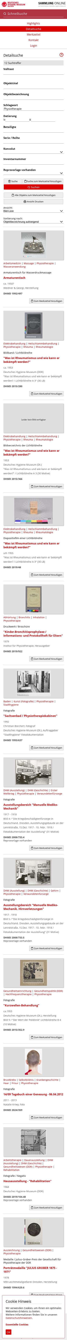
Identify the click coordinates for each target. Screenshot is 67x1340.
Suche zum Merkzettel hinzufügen (44, 181)
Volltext (8, 69)
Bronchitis (24, 617)
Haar (6, 1083)
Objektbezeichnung (16, 94)
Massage (29, 263)
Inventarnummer (14, 159)
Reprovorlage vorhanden (19, 170)
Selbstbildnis (26, 1079)
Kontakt (34, 40)
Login (33, 45)
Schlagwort (10, 105)
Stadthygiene (11, 704)
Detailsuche (33, 29)
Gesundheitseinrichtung (17, 991)
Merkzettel (33, 34)
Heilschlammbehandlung (42, 343)
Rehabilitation (11, 1170)
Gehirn (55, 890)
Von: (4, 119)
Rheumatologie (44, 346)
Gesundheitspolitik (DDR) (48, 991)
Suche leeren (14, 182)
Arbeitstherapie (12, 1160)
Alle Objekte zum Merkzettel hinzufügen (34, 195)
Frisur (15, 1083)
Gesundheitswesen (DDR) (17, 1166)
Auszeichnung (11, 1250)
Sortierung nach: (13, 218)
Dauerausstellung (34, 1160)
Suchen (35, 187)
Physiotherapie (45, 263)
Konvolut (9, 148)
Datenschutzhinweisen (19, 1318)
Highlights (33, 23)
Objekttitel (10, 83)
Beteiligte (9, 127)
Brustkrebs (9, 1079)
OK (8, 1332)
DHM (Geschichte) (37, 790)
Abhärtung (9, 617)
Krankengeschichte (47, 1079)
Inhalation (39, 617)
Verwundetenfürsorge (49, 793)
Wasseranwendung (14, 266)
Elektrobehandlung (14, 343)
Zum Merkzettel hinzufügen (48, 301)
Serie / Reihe (11, 137)
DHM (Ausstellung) (14, 790)
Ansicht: (8, 207)
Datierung (9, 116)
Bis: (30, 119)
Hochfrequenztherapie (18, 994)
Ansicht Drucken (34, 201)
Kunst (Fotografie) (24, 701)
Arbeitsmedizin (12, 263)
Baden (7, 701)
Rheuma (28, 346)
